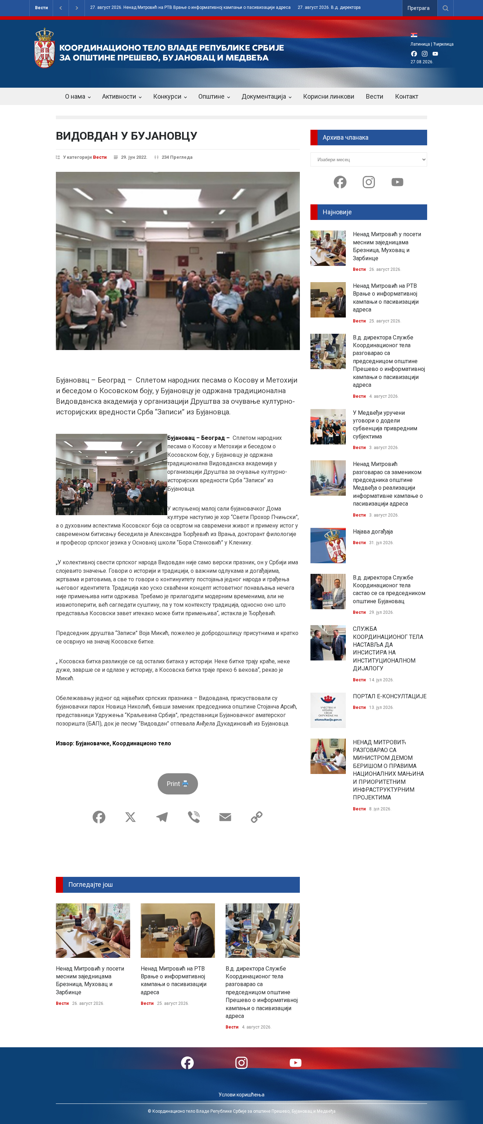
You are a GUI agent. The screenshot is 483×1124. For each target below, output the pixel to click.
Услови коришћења (241, 1094)
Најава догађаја (373, 531)
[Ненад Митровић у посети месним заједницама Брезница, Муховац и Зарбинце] (93, 930)
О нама (75, 96)
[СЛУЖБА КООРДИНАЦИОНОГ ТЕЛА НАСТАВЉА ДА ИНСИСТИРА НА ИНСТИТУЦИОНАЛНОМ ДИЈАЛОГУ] (328, 642)
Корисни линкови (328, 96)
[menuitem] (416, 34)
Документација (264, 96)
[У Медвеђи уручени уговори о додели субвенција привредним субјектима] (328, 426)
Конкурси (167, 96)
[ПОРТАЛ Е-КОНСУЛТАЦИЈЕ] (328, 710)
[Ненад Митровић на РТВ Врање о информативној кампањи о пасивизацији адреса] (178, 930)
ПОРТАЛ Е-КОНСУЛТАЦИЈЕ (389, 696)
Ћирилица (443, 44)
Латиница (420, 44)
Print (174, 783)
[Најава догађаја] (328, 545)
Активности (119, 96)
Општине (211, 96)
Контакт (406, 96)
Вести (41, 7)
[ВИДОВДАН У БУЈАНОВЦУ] (178, 261)
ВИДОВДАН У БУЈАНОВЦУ (126, 135)
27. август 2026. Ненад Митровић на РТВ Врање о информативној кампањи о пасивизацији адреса (190, 7)
